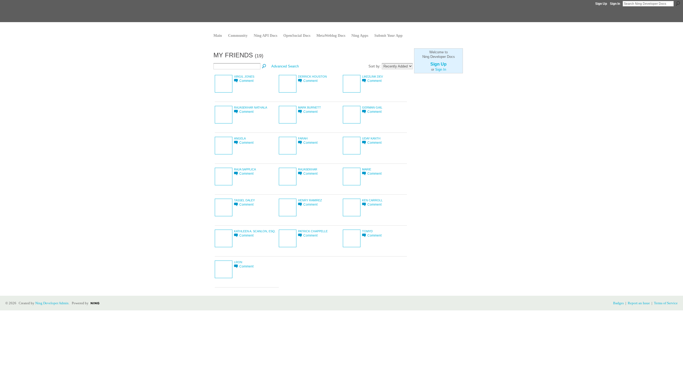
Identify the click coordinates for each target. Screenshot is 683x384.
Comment (246, 80)
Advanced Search (285, 66)
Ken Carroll (372, 200)
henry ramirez (310, 200)
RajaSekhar (307, 169)
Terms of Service (666, 303)
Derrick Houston (312, 76)
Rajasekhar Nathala (250, 107)
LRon (238, 262)
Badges (618, 303)
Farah (303, 138)
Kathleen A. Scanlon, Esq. (255, 231)
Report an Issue (639, 303)
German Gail (372, 107)
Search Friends (264, 66)
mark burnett (309, 107)
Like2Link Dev (372, 76)
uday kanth (371, 138)
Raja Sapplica (245, 169)
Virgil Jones (244, 76)
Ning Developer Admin (52, 303)
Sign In (615, 4)
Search (678, 3)
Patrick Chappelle (313, 231)
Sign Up (601, 4)
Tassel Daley (244, 200)
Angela (240, 138)
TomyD (367, 231)
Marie (366, 169)
